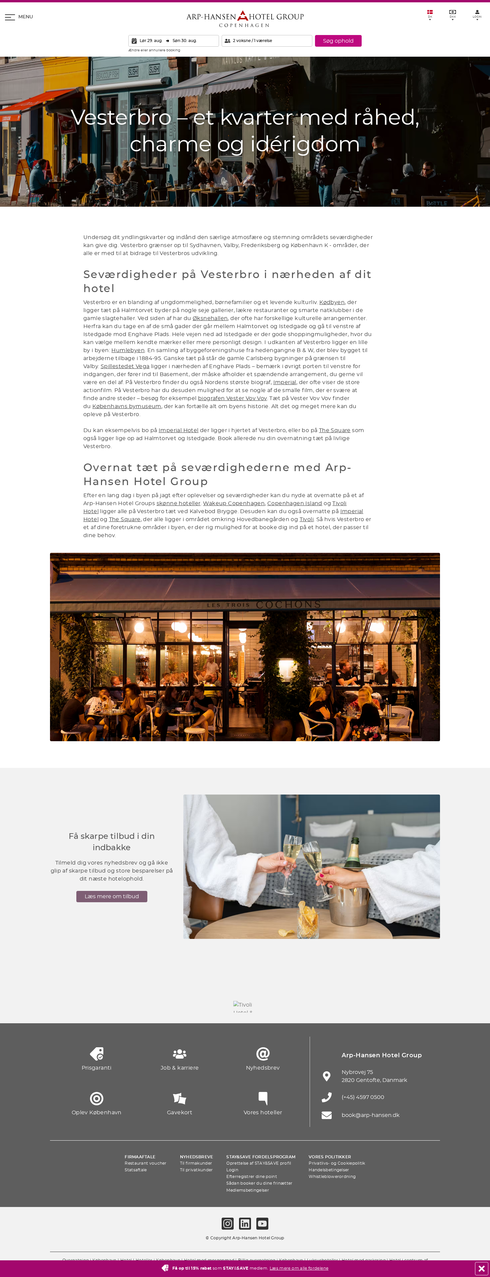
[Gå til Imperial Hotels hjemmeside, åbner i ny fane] (171, 1007)
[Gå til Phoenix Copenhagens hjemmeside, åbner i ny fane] (61, 1007)
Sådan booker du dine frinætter (259, 1183)
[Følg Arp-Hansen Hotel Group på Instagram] (228, 1224)
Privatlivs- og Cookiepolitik (337, 1163)
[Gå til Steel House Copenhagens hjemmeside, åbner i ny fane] (391, 1007)
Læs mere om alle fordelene (299, 1268)
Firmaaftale (140, 1157)
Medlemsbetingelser (247, 1190)
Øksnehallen (210, 318)
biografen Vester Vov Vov (232, 398)
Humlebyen (128, 350)
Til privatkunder (196, 1170)
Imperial (284, 382)
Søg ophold (338, 41)
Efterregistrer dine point (251, 1177)
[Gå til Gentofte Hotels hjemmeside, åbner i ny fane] (318, 1007)
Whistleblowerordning (332, 1177)
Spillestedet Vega (125, 366)
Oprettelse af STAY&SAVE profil (258, 1163)
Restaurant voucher (145, 1163)
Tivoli (307, 519)
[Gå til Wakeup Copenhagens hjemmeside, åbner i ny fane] (355, 1007)
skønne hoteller (179, 503)
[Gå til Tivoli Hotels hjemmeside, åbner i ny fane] (245, 1007)
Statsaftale (136, 1170)
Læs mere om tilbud (112, 896)
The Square (335, 430)
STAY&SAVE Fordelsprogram (260, 1157)
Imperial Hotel (179, 430)
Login (232, 1170)
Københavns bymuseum (126, 406)
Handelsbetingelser (329, 1170)
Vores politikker (330, 1157)
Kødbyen (332, 302)
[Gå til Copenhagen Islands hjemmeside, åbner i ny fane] (281, 1007)
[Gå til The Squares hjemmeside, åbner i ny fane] (208, 1007)
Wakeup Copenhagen (234, 503)
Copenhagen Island (294, 503)
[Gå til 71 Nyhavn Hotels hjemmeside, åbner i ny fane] (98, 1007)
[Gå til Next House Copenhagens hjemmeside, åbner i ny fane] (428, 1007)
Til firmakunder (196, 1163)
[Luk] (481, 1268)
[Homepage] (245, 18)
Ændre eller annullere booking (154, 50)
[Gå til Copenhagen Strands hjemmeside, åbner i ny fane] (135, 1007)
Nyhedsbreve (196, 1157)
